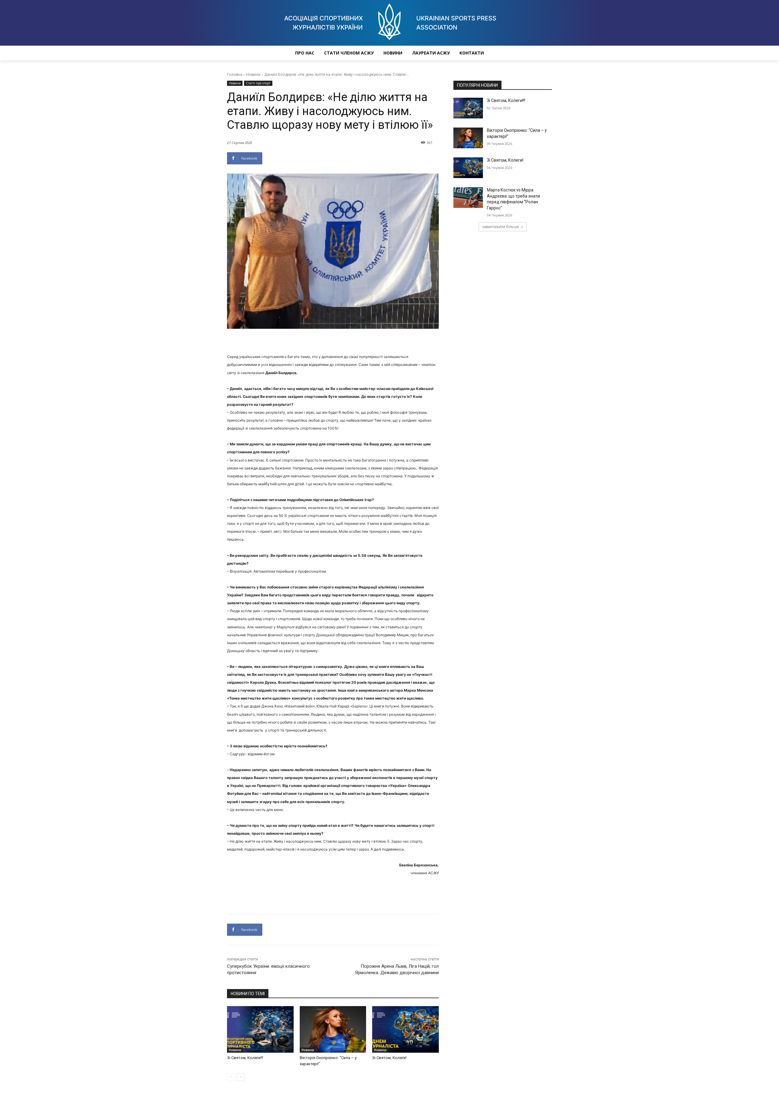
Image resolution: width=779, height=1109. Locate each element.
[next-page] (240, 1077)
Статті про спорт (258, 83)
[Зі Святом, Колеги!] (405, 1029)
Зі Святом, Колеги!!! (245, 1057)
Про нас (304, 53)
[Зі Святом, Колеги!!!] (260, 1029)
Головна (234, 74)
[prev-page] (231, 1077)
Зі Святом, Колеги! (389, 1057)
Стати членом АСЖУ (349, 53)
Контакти (471, 53)
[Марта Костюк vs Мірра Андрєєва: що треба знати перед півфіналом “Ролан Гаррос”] (468, 197)
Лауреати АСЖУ (431, 53)
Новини (392, 53)
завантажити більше (500, 226)
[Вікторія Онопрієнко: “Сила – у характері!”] (333, 1029)
